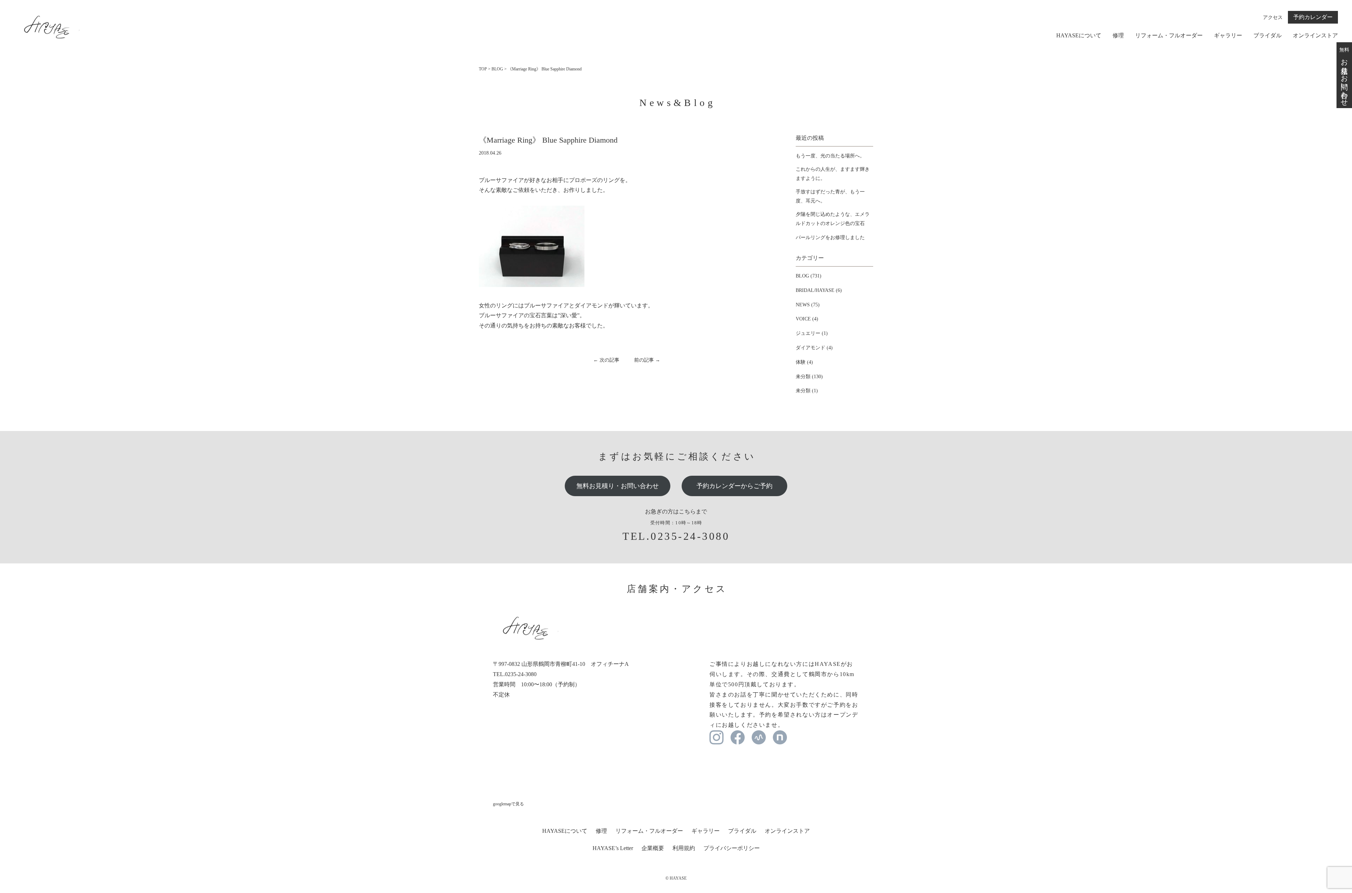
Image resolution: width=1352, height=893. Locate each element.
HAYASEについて (1078, 35)
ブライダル (1267, 35)
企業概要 (652, 848)
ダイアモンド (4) (814, 347)
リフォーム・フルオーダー (1169, 35)
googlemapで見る (508, 803)
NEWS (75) (808, 304)
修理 (1118, 35)
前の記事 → (647, 360)
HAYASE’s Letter (613, 848)
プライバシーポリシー (731, 848)
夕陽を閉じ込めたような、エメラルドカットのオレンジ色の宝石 (833, 219)
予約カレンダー (1313, 17)
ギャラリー (1228, 35)
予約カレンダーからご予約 (734, 485)
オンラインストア (1315, 35)
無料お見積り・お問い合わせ (617, 485)
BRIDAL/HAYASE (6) (819, 290)
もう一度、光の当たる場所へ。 (830, 155)
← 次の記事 (606, 360)
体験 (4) (804, 362)
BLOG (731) (808, 276)
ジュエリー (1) (812, 333)
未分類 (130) (809, 376)
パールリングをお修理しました (830, 237)
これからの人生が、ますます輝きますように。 (833, 174)
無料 (1344, 75)
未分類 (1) (807, 390)
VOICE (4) (807, 318)
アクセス (1273, 17)
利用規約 (683, 848)
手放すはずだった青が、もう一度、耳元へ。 (830, 196)
